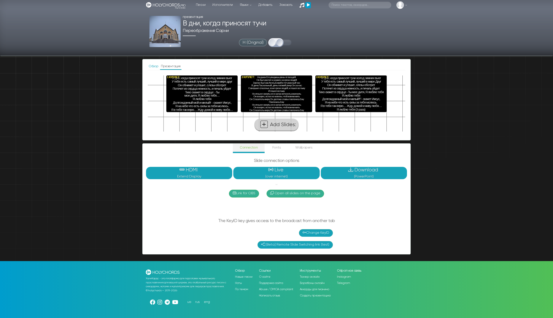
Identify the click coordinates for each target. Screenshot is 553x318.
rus (197, 302)
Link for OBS (245, 193)
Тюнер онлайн (310, 276)
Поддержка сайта (271, 283)
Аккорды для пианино (314, 289)
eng (207, 302)
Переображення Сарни (206, 30)
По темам (241, 289)
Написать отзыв (269, 295)
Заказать (285, 4)
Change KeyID (317, 233)
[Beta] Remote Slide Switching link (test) (297, 244)
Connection (249, 147)
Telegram (343, 283)
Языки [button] (244, 4)
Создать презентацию (315, 295)
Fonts (276, 147)
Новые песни (244, 276)
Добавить (265, 4)
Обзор (154, 66)
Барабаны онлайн (312, 283)
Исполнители (222, 4)
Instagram (344, 276)
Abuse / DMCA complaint (276, 289)
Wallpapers (303, 147)
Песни (201, 4)
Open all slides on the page (297, 193)
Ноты (238, 283)
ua (189, 302)
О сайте (264, 276)
